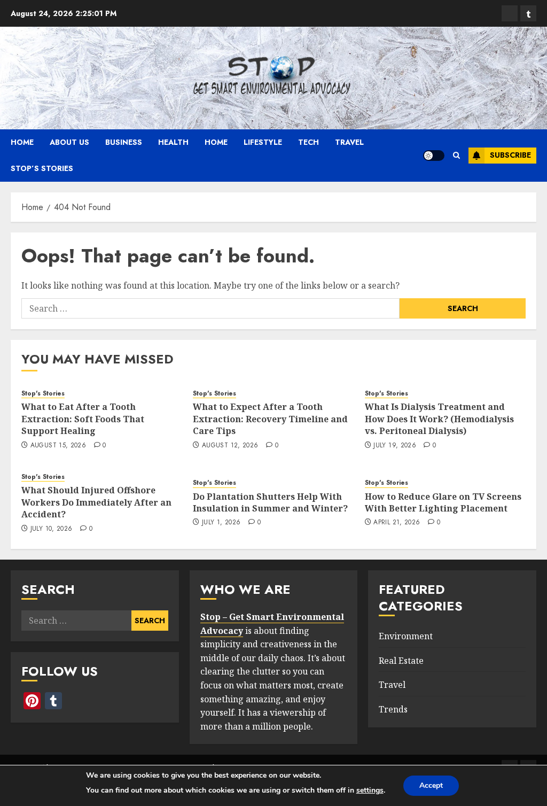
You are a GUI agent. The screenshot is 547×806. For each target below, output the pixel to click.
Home (22, 142)
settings (370, 790)
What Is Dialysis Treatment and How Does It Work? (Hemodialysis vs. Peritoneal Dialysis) (439, 419)
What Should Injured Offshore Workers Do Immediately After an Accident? (96, 502)
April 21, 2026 (396, 522)
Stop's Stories (43, 393)
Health (173, 142)
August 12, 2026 (230, 445)
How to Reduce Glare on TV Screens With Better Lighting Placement (443, 502)
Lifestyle (263, 142)
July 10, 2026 (51, 529)
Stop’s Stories (42, 168)
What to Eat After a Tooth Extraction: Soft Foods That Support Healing (82, 419)
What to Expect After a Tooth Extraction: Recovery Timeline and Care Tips (270, 419)
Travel (349, 142)
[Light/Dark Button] (433, 155)
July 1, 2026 (221, 522)
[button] (456, 155)
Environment (406, 636)
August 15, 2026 (58, 445)
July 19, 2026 (394, 445)
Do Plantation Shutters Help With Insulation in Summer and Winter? (270, 502)
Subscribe (510, 155)
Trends (393, 709)
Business (123, 142)
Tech (308, 142)
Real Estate (401, 660)
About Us (69, 142)
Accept (431, 785)
